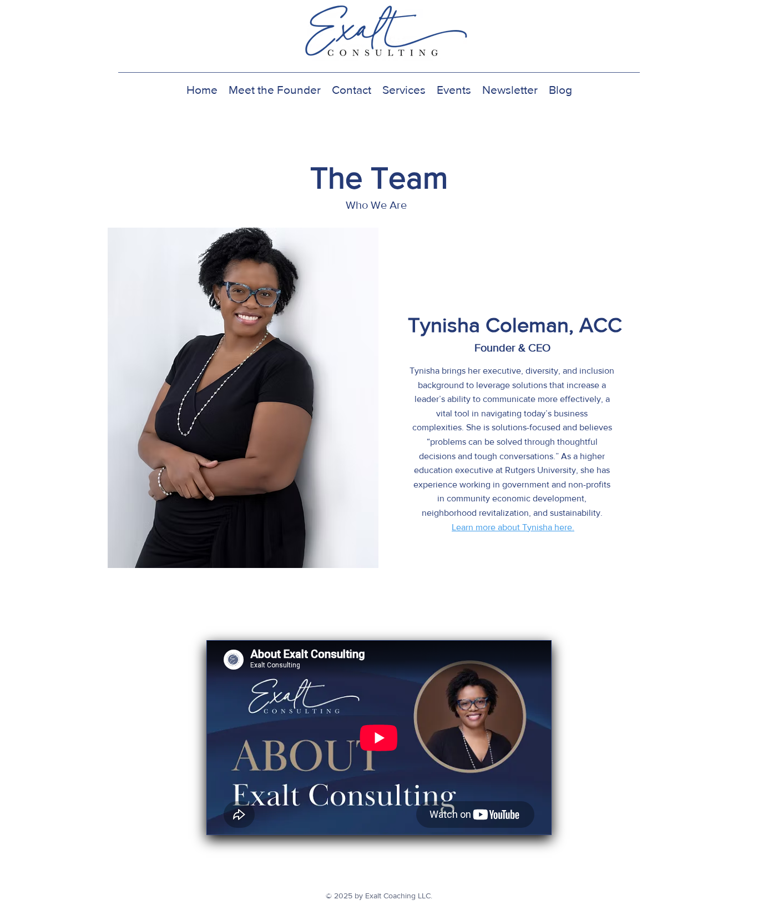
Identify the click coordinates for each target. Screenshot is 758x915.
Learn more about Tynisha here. (513, 527)
